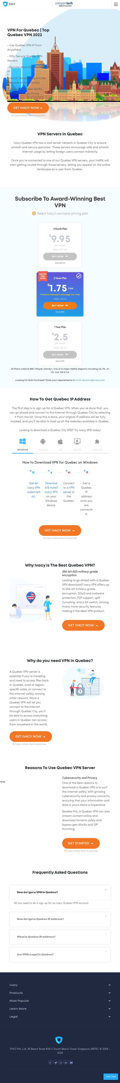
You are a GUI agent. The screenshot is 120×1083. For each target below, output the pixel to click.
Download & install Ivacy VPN (51, 488)
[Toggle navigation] (116, 4)
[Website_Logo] (8, 4)
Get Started (79, 843)
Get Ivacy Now (26, 107)
